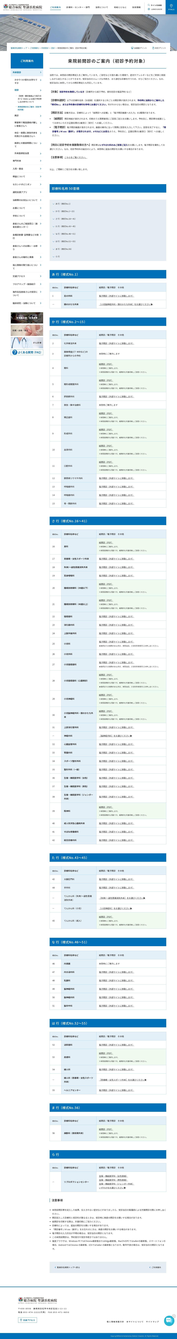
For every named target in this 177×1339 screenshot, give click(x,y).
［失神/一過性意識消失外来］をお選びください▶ (122, 897)
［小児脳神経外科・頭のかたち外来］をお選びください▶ (126, 304)
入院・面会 (18, 168)
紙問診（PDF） (106, 364)
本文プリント (160, 48)
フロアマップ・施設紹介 (24, 284)
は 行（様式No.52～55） (66, 241)
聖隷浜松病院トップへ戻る (68, 1267)
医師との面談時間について (26, 144)
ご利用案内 (26, 61)
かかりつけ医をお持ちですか (26, 81)
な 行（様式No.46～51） (66, 233)
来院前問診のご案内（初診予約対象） (29, 108)
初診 (17, 89)
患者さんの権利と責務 (23, 257)
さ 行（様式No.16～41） (66, 218)
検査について (19, 176)
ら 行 (57, 256)
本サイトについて (135, 1321)
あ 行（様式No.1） (63, 203)
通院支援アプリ (20, 192)
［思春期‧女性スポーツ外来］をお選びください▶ (123, 1079)
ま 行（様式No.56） (64, 249)
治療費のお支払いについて (25, 200)
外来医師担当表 (22, 153)
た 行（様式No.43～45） (66, 226)
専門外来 (17, 160)
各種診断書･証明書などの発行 (26, 236)
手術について (19, 215)
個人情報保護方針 (115, 1321)
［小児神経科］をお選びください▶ (115, 908)
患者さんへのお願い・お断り (25, 247)
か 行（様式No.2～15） (65, 211)
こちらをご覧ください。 (75, 157)
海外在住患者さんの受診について (25, 293)
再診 (17, 115)
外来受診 (17, 72)
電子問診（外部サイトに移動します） (116, 295)
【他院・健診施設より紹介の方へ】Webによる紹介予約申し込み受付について (30, 99)
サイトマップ (152, 1321)
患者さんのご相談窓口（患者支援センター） (25, 225)
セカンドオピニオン (22, 184)
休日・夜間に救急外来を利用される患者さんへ (26, 134)
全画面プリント (140, 48)
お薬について (19, 207)
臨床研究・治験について (24, 303)
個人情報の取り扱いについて (25, 266)
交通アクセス (19, 276)
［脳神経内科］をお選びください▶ (115, 735)
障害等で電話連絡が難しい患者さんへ (26, 124)
